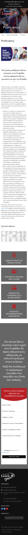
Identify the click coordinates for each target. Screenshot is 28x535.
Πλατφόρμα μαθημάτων (14, 4)
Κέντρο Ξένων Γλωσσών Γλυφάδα (14, 6)
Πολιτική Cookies (7, 532)
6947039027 (13, 487)
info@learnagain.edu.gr (18, 1)
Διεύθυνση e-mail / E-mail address (12, 423)
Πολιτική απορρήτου (7, 529)
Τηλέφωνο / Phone (7, 417)
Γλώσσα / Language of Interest (11, 429)
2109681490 (8, 1)
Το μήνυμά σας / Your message (11, 435)
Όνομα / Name (6, 405)
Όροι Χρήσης (17, 529)
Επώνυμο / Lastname (8, 411)
